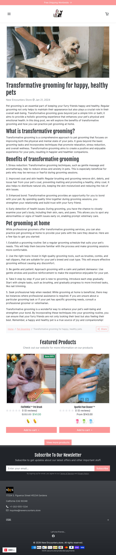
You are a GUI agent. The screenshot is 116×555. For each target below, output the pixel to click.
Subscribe (102, 468)
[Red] (78, 421)
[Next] (33, 399)
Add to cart (30, 430)
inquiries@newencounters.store (25, 510)
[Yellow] (35, 421)
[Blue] (91, 421)
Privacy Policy (83, 473)
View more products (58, 442)
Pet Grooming (23, 329)
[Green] (28, 421)
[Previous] (29, 399)
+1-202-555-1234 (19, 506)
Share (104, 329)
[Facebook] (53, 536)
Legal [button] (8, 519)
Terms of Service (67, 473)
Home (11, 329)
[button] (9, 13)
